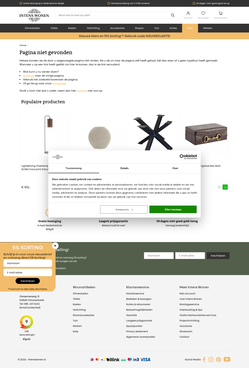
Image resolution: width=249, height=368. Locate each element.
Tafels (54, 28)
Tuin (156, 28)
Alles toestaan (173, 209)
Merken (207, 28)
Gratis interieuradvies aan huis (198, 315)
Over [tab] (175, 168)
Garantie (131, 315)
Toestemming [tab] (74, 168)
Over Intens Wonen (191, 298)
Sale (190, 28)
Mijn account (187, 293)
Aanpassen (122, 209)
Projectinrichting (189, 320)
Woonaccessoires (83, 315)
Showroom (186, 331)
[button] (22, 147)
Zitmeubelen (32, 28)
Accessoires (117, 28)
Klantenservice (135, 293)
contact (82, 90)
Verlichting (93, 28)
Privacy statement (137, 331)
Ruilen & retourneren (138, 304)
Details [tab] (124, 168)
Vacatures (186, 325)
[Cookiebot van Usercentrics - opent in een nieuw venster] (182, 156)
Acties (173, 28)
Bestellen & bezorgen (138, 298)
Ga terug (28, 75)
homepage (59, 83)
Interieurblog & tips (191, 309)
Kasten (72, 28)
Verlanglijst (203, 18)
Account (188, 18)
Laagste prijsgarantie (139, 320)
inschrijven (218, 255)
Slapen (139, 28)
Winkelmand (220, 18)
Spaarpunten (134, 325)
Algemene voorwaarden (140, 336)
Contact (184, 336)
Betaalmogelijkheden (139, 309)
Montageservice (189, 304)
